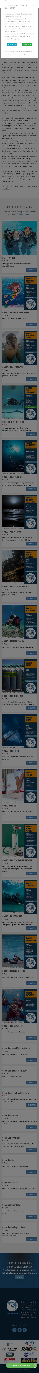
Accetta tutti (12, 44)
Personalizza (27, 44)
